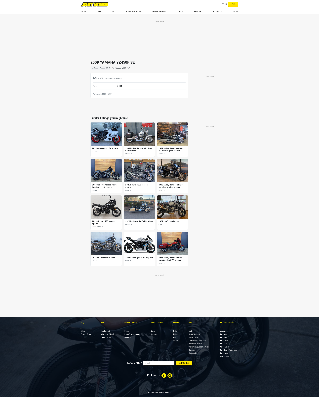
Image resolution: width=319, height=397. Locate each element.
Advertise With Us (195, 344)
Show (175, 341)
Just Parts (224, 353)
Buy (99, 11)
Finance (197, 11)
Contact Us (193, 353)
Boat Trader (224, 356)
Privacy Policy (194, 337)
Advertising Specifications (199, 347)
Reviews (154, 334)
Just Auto (223, 334)
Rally (175, 331)
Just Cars (223, 337)
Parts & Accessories (132, 334)
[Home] (95, 4)
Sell (113, 11)
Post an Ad (105, 331)
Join (233, 4)
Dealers (127, 331)
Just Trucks (224, 347)
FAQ (190, 331)
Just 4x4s (223, 344)
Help (190, 323)
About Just (217, 11)
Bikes (83, 331)
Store (235, 11)
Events (180, 11)
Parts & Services (133, 11)
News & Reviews (159, 11)
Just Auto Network (227, 323)
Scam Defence (194, 334)
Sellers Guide (106, 337)
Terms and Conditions (197, 341)
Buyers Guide (86, 334)
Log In (224, 4)
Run (174, 337)
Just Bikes (224, 341)
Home (83, 11)
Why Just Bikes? (107, 334)
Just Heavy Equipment (228, 350)
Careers (192, 350)
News (153, 331)
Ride (175, 334)
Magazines (224, 331)
